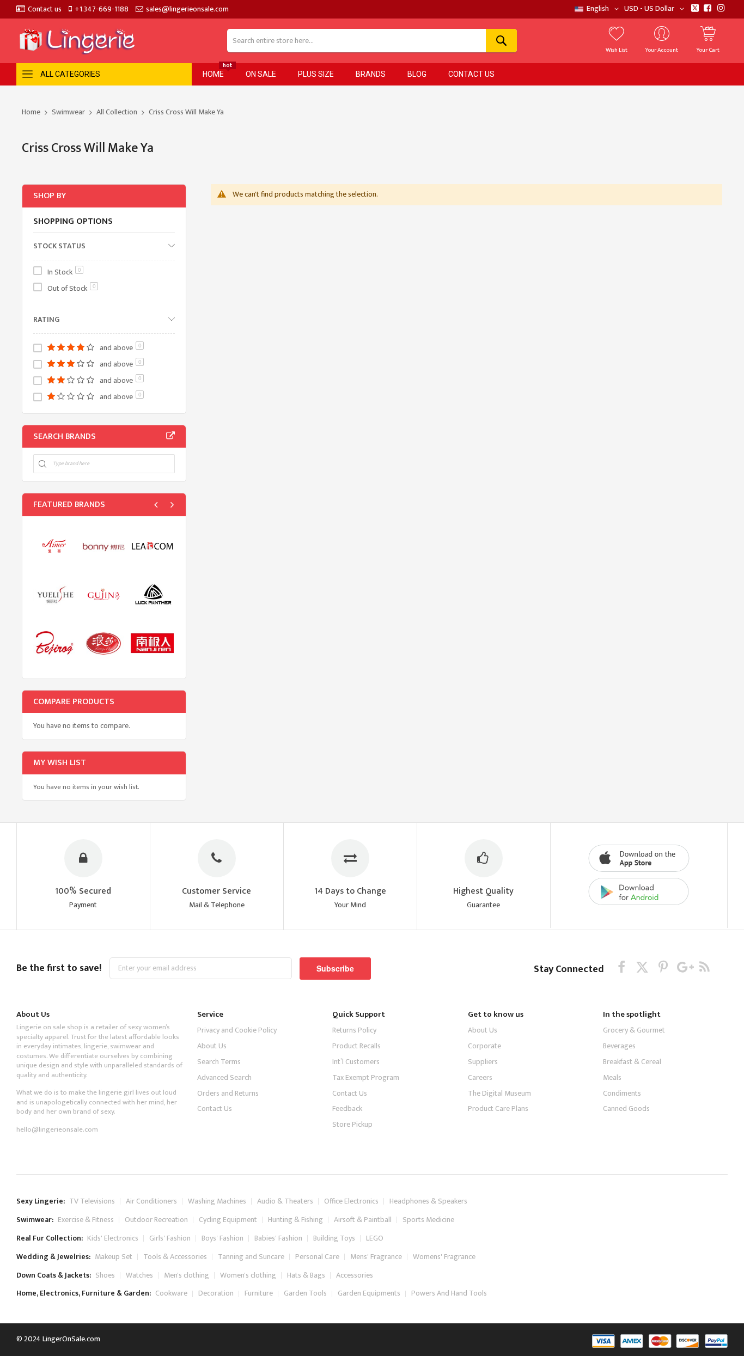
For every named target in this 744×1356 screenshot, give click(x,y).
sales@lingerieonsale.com (187, 9)
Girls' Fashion (170, 1238)
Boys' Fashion (222, 1238)
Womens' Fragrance (444, 1256)
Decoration (216, 1293)
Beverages (619, 1046)
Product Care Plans (498, 1108)
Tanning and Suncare (251, 1256)
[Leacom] (152, 545)
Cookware (171, 1293)
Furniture (259, 1293)
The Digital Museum (499, 1093)
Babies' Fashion (278, 1238)
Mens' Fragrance (376, 1256)
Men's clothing (186, 1275)
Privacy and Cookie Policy (237, 1030)
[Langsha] (103, 642)
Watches (139, 1275)
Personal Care (317, 1256)
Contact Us (214, 1108)
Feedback (347, 1108)
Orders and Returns (228, 1093)
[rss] (704, 967)
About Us (212, 1046)
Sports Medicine (428, 1219)
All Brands (170, 436)
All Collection (117, 112)
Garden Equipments (369, 1293)
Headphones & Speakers (428, 1201)
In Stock (64, 272)
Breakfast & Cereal (632, 1061)
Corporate (484, 1046)
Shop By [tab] (49, 195)
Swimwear (69, 112)
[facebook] (622, 967)
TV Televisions (92, 1201)
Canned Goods (626, 1108)
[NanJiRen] (152, 642)
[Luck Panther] (152, 594)
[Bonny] (103, 545)
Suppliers (483, 1061)
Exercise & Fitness (86, 1219)
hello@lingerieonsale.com (57, 1129)
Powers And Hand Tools (449, 1293)
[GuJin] (103, 594)
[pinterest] (663, 967)
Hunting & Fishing (295, 1219)
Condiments (622, 1093)
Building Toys (334, 1238)
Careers (480, 1077)
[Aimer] (54, 545)
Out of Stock (71, 288)
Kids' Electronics (112, 1238)
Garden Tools (305, 1293)
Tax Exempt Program (365, 1077)
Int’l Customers (356, 1061)
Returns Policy (354, 1030)
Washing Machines (217, 1201)
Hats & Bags (306, 1275)
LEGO (374, 1238)
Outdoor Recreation (156, 1219)
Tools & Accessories (175, 1256)
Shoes (105, 1275)
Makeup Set (113, 1256)
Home (32, 112)
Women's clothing (248, 1275)
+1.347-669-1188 (102, 9)
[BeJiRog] (54, 642)
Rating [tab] (46, 319)
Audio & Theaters (285, 1201)
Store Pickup (352, 1124)
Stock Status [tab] (59, 246)
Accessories (354, 1275)
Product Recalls (356, 1046)
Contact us (45, 9)
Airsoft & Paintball (363, 1219)
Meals (612, 1077)
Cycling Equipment (228, 1219)
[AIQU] (54, 594)
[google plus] (684, 967)
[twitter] (642, 967)
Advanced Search (224, 1077)
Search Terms (219, 1061)
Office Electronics (351, 1201)
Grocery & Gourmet (634, 1030)
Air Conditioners (151, 1201)
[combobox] (372, 40)
